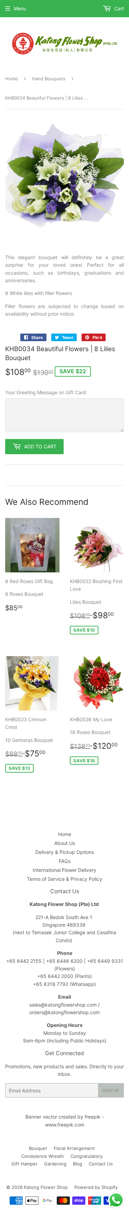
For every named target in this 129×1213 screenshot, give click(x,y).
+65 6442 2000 (55, 976)
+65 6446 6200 (65, 961)
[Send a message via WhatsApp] (116, 1200)
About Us (64, 843)
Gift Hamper (24, 1163)
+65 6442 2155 (24, 961)
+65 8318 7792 (50, 984)
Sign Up (111, 1090)
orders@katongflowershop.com (64, 1012)
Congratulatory (87, 1156)
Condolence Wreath (42, 1156)
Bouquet (38, 1148)
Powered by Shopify (96, 1187)
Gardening (55, 1163)
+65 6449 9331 (105, 961)
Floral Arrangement (74, 1148)
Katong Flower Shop (46, 1187)
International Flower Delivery (64, 870)
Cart (118, 8)
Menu (20, 8)
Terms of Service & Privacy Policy (64, 879)
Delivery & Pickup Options (64, 852)
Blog (77, 1163)
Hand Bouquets (48, 78)
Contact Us (101, 1163)
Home (11, 78)
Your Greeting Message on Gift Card (45, 392)
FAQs (65, 861)
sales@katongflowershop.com (63, 1005)
